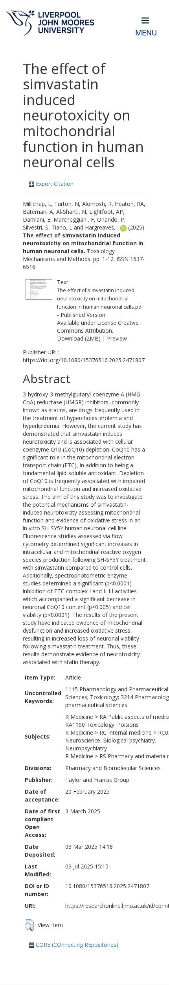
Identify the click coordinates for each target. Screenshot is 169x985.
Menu (146, 32)
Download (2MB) (79, 338)
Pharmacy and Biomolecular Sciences (113, 768)
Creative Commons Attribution (98, 326)
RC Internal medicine (125, 732)
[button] (29, 925)
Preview (117, 338)
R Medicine (79, 716)
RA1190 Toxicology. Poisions (102, 724)
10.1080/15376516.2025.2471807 (107, 886)
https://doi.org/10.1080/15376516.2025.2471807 (84, 360)
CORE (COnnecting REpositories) (76, 944)
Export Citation (53, 183)
